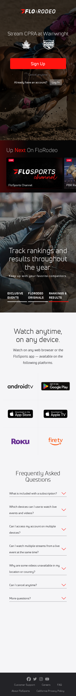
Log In (56, 82)
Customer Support (24, 684)
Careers (46, 684)
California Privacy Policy (50, 690)
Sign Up (38, 63)
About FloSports (21, 690)
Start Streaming (34, 177)
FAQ (59, 684)
